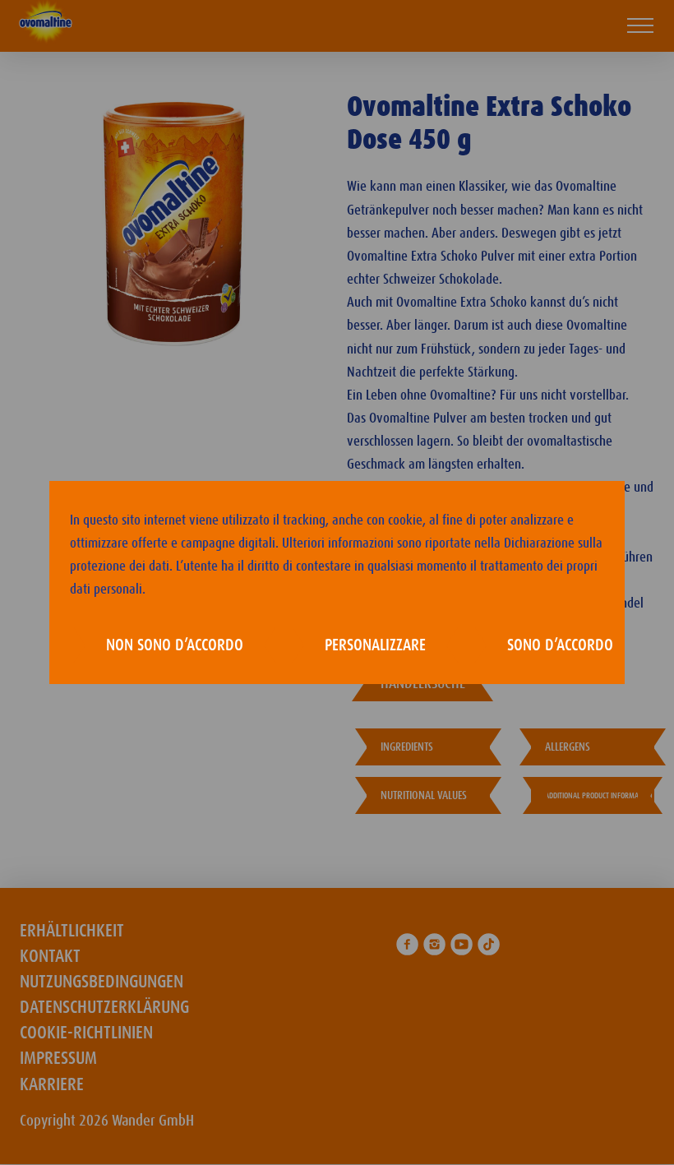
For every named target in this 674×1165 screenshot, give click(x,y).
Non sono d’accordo (174, 645)
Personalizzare (375, 645)
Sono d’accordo (560, 645)
